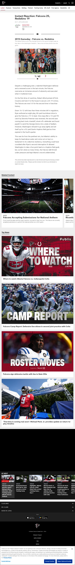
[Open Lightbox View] (37, 65)
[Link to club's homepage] (3, 2)
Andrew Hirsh (25, 25)
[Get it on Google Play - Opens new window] (43, 518)
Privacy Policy (37, 535)
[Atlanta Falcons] (37, 526)
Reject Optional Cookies (64, 561)
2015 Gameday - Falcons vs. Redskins (34, 39)
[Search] (69, 3)
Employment (37, 538)
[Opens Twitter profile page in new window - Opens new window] (23, 29)
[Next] (45, 76)
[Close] (72, 549)
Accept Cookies (49, 561)
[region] (37, 555)
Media (37, 544)
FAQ (38, 541)
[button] (37, 454)
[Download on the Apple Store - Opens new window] (31, 517)
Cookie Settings (5, 561)
